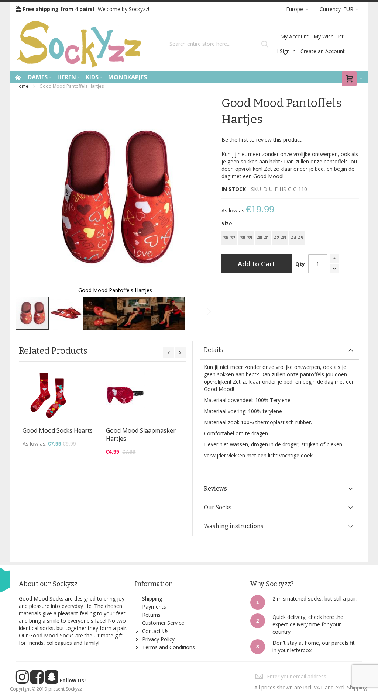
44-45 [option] (297, 238)
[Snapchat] (52, 680)
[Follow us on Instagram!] (23, 680)
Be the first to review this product (261, 139)
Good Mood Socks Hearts (58, 430)
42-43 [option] (280, 238)
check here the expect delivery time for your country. (307, 624)
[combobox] (220, 44)
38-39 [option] (246, 238)
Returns (151, 614)
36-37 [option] (229, 238)
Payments (154, 606)
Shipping (152, 598)
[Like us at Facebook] (37, 680)
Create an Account (322, 51)
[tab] (279, 350)
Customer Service (163, 622)
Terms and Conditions (168, 647)
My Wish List (328, 36)
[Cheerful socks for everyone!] (80, 44)
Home (22, 86)
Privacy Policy (158, 639)
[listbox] (290, 239)
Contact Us (155, 630)
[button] (66, 313)
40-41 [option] (263, 238)
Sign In (288, 51)
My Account (294, 36)
